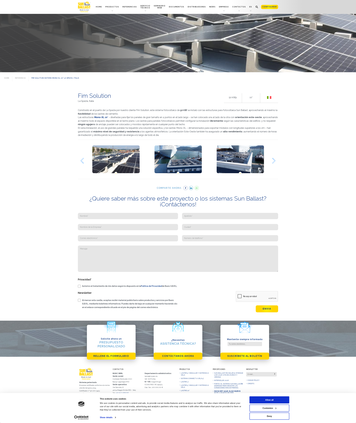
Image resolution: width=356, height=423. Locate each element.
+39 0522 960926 (122, 393)
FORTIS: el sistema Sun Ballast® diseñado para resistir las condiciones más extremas (228, 386)
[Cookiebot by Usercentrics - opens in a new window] (81, 418)
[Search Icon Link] (256, 7)
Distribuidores (197, 7)
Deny (269, 416)
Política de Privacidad (151, 286)
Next (274, 161)
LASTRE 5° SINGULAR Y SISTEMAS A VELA (195, 374)
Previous (82, 161)
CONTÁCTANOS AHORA (178, 356)
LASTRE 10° (185, 390)
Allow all (269, 400)
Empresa (224, 7)
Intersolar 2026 (221, 380)
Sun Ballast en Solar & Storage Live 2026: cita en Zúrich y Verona (228, 375)
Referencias (130, 7)
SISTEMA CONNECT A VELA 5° (192, 378)
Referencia (20, 78)
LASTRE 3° (185, 382)
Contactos (239, 7)
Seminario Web (159, 7)
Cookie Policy (253, 380)
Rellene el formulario (111, 356)
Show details (106, 417)
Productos (112, 7)
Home (99, 7)
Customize (268, 408)
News (212, 7)
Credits (251, 384)
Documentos (176, 7)
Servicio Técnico (145, 7)
